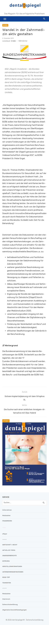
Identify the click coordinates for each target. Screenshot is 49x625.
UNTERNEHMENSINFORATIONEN (12, 572)
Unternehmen (7, 510)
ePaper (4, 534)
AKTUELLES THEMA (8, 550)
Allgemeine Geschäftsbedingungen (14, 610)
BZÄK (5, 25)
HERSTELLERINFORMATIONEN (12, 566)
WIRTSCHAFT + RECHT (9, 545)
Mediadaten (6, 515)
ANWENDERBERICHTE (9, 555)
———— (4, 539)
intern (4, 527)
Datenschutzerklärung (10, 604)
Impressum (6, 599)
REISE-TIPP (6, 577)
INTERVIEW (6, 561)
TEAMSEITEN (6, 583)
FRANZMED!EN (7, 521)
